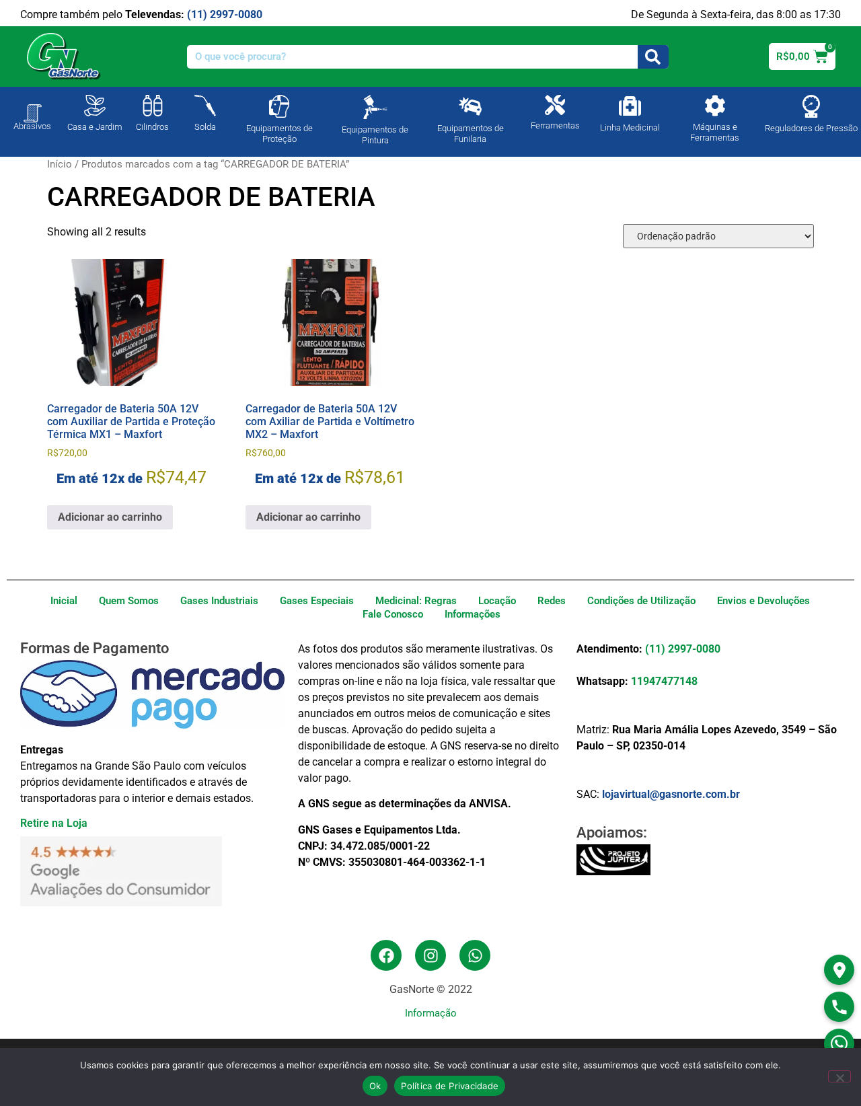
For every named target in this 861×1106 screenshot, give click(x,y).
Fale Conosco (393, 614)
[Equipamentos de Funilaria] (470, 106)
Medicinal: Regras (416, 601)
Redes (551, 601)
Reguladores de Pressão (811, 128)
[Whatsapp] (474, 955)
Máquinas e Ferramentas (714, 132)
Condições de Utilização (641, 601)
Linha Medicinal (630, 127)
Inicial (63, 601)
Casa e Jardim (94, 127)
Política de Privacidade (449, 1085)
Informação (431, 1013)
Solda (205, 127)
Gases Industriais (219, 601)
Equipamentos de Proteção (279, 133)
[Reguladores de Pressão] (811, 106)
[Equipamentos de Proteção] (279, 106)
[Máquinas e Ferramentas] (715, 105)
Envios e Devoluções (763, 601)
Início (59, 164)
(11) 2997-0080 (224, 14)
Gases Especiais (317, 601)
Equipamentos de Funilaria (470, 133)
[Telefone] (839, 1007)
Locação (497, 601)
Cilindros (152, 127)
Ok (375, 1085)
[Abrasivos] (32, 106)
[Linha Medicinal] (630, 106)
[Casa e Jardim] (95, 105)
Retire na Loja (53, 823)
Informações (472, 614)
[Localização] (839, 970)
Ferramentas (555, 125)
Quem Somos (129, 601)
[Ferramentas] (555, 105)
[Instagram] (430, 955)
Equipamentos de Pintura (375, 134)
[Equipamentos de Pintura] (375, 107)
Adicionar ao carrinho (110, 517)
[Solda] (205, 105)
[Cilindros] (152, 105)
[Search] (653, 57)
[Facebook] (386, 955)
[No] (839, 1076)
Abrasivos (32, 126)
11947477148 (664, 681)
